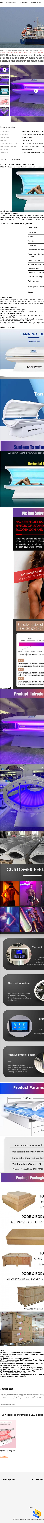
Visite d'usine (24, 2)
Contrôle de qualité (36, 2)
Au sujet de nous (11, 2)
